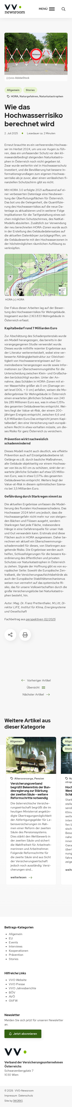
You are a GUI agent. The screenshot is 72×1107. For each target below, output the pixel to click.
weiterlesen (20, 877)
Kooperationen (18, 951)
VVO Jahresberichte (22, 988)
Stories (30, 90)
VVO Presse (17, 984)
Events (13, 942)
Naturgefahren (29, 96)
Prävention (16, 955)
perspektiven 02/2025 (41, 619)
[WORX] (18, 1100)
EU (11, 938)
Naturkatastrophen (51, 96)
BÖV (12, 992)
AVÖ (12, 996)
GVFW (13, 1001)
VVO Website (18, 980)
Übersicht (33, 687)
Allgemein (13, 90)
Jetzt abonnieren (25, 1034)
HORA (14, 96)
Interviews (15, 946)
